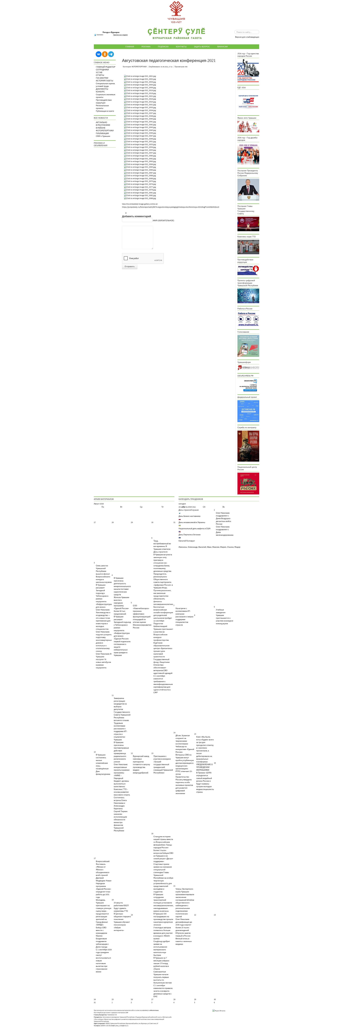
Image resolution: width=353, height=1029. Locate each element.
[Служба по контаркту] (248, 446)
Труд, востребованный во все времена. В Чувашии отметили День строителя (162, 546)
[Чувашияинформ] (248, 368)
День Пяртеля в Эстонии (189, 534)
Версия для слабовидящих (247, 37)
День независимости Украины (192, 522)
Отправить (130, 266)
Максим (215, 547)
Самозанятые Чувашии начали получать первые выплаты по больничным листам (162, 977)
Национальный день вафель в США (194, 528)
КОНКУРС (100, 92)
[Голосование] (248, 346)
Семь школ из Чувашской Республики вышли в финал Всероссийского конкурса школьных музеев (104, 574)
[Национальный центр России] (248, 483)
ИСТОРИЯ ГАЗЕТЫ (104, 81)
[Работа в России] (248, 319)
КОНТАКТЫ (181, 47)
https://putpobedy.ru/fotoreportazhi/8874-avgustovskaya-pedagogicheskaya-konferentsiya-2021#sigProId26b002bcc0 (170, 207)
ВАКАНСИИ (222, 47)
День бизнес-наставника (189, 516)
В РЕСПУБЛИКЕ (103, 125)
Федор (237, 547)
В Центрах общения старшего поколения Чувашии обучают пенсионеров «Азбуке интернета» (122, 922)
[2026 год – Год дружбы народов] (248, 154)
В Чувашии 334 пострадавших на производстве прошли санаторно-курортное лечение (163, 919)
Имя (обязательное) (163, 220)
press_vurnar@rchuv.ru (121, 1026)
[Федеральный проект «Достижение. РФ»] (248, 411)
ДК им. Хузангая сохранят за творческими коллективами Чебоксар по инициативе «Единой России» (185, 743)
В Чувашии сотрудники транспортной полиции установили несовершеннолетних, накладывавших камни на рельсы (163, 902)
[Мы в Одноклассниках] (105, 54)
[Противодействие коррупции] (248, 270)
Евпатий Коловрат (187, 541)
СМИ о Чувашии (103, 136)
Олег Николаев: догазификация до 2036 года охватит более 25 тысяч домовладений (184, 925)
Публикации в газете (105, 111)
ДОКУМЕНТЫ (102, 89)
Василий (202, 547)
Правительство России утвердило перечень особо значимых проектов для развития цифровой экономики (184, 785)
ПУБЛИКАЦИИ (102, 133)
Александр (193, 547)
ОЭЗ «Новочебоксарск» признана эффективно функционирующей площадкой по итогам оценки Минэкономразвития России (142, 616)
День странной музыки (189, 510)
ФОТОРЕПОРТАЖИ (105, 130)
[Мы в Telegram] (111, 54)
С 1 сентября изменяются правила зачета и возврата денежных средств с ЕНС (163, 991)
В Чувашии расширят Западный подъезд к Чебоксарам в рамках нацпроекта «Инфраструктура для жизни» (104, 596)
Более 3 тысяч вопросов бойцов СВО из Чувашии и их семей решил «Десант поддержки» (163, 856)
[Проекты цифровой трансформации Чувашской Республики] (248, 296)
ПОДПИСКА (163, 47)
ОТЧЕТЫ (100, 75)
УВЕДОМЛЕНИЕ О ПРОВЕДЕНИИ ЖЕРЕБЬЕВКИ (204, 767)
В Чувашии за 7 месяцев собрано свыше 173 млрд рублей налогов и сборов (161, 963)
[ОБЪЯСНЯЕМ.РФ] (248, 385)
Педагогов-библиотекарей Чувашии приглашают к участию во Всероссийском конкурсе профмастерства (163, 631)
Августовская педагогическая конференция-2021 (169, 60)
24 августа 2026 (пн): (187, 507)
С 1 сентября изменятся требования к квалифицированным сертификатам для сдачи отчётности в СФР (163, 684)
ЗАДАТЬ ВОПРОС (202, 47)
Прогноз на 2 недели (120, 35)
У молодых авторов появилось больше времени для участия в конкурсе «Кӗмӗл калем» (163, 933)
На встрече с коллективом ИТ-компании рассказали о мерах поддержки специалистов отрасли (184, 616)
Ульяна (230, 547)
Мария (223, 547)
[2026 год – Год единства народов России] (248, 70)
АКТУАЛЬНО (101, 122)
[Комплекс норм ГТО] (248, 247)
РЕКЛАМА (145, 47)
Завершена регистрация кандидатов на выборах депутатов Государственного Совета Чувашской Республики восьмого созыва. (122, 709)
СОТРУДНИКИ (102, 70)
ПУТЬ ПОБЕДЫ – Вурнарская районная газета (176, 34)
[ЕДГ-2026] (248, 101)
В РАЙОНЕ (100, 128)
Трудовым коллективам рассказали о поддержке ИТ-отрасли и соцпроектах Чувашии (120, 731)
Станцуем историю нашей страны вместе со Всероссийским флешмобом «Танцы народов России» (163, 842)
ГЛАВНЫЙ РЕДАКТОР (105, 67)
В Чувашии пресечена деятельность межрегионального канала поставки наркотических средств (122, 586)
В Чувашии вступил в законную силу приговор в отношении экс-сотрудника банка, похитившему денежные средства (162, 562)
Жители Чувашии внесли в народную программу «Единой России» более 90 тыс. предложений (121, 605)
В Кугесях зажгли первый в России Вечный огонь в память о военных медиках (184, 938)
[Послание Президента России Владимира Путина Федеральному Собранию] (248, 189)
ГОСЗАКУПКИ (102, 78)
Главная (129, 47)
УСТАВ (99, 72)
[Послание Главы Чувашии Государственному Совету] (248, 224)
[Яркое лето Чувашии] (248, 126)
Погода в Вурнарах (111, 32)
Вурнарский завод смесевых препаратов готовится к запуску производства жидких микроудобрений (141, 764)
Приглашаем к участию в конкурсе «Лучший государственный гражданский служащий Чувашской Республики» (163, 764)
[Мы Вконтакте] (98, 54)
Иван (209, 547)
